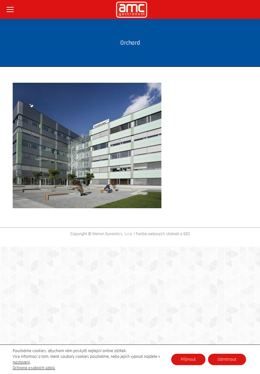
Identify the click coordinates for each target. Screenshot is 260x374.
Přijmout (188, 359)
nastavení (21, 362)
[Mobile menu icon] (10, 9)
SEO (186, 233)
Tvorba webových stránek (157, 233)
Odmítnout (227, 359)
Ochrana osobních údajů (34, 368)
